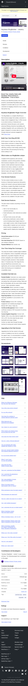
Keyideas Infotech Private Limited (11, 31)
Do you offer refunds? (6, 412)
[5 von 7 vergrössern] (11, 368)
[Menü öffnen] (26, 2)
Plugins (16, 635)
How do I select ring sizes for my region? (11, 498)
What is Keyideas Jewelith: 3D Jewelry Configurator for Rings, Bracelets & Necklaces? (9, 527)
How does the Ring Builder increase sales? (7, 465)
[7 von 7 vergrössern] (24, 378)
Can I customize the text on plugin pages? (11, 507)
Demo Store (7, 134)
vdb (25, 597)
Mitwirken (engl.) (19, 642)
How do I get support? (7, 541)
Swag (17, 649)
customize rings (18, 594)
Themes (17, 633)
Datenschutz (4, 637)
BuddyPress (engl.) (6, 661)
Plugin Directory (5, 6)
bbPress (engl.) (5, 658)
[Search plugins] (15, 15)
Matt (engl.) (5, 656)
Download (4, 35)
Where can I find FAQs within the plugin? (11, 537)
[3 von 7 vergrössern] (11, 357)
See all (25, 611)
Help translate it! (14, 11)
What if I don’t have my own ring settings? (6, 460)
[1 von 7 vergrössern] (11, 347)
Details (4, 40)
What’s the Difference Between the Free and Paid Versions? (9, 403)
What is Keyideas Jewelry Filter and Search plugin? (7, 512)
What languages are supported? (9, 494)
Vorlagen (17, 637)
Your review (4, 611)
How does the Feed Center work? (9, 436)
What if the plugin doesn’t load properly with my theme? (8, 485)
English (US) (24, 591)
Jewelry (24, 594)
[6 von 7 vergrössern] (24, 368)
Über (2, 630)
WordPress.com (6, 654)
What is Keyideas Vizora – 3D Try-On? (11, 516)
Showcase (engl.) (19, 630)
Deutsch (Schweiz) (9, 667)
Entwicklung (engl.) (6, 647)
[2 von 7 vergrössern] (24, 347)
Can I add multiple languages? (8, 503)
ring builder (21, 597)
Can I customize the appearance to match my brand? (9, 474)
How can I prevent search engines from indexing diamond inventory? (10, 450)
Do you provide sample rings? (8, 455)
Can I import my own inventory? (9, 427)
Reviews (5, 44)
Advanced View (5, 601)
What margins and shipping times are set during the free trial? (9, 431)
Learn (2, 642)
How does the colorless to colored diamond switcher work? (9, 417)
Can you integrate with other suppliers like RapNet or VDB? (8, 445)
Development (6, 51)
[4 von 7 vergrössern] (24, 357)
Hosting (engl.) (5, 635)
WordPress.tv (5, 649)
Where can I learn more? (7, 545)
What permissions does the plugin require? (11, 490)
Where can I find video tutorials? (9, 533)
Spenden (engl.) (19, 647)
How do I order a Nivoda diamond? (10, 441)
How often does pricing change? (9, 408)
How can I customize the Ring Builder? (11, 470)
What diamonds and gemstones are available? (7, 422)
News (2, 633)
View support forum (6, 622)
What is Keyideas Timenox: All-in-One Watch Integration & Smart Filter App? (10, 521)
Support (5, 55)
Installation (5, 47)
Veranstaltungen (19, 644)
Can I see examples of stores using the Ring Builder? (8, 480)
